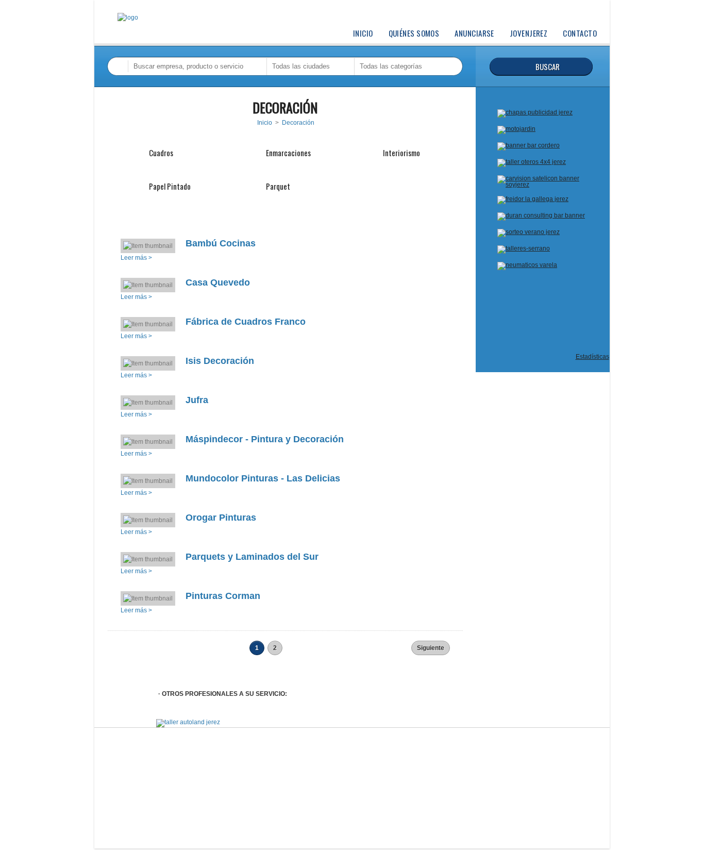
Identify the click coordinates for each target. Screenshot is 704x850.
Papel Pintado (170, 186)
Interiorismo (401, 152)
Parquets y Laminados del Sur (252, 557)
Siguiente (430, 648)
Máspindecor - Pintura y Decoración (265, 439)
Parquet (278, 186)
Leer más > (136, 257)
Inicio (363, 33)
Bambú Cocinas (221, 243)
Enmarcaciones (288, 152)
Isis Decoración (220, 361)
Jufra (197, 400)
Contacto (580, 33)
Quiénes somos (414, 33)
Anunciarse (474, 33)
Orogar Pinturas (221, 517)
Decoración (298, 122)
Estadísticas (592, 356)
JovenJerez (529, 33)
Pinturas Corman (223, 596)
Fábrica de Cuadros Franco (246, 321)
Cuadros (161, 152)
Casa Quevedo (218, 282)
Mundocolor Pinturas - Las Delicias (263, 478)
